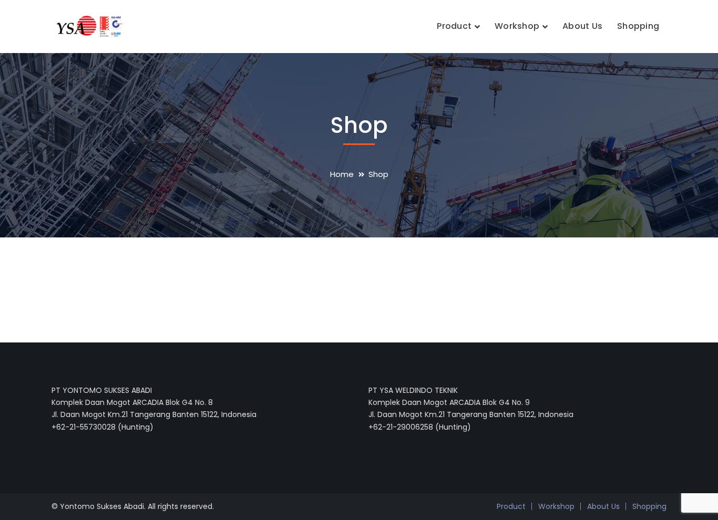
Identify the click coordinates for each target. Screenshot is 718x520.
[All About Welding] (87, 25)
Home (342, 174)
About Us (603, 506)
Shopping (649, 506)
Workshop (556, 506)
